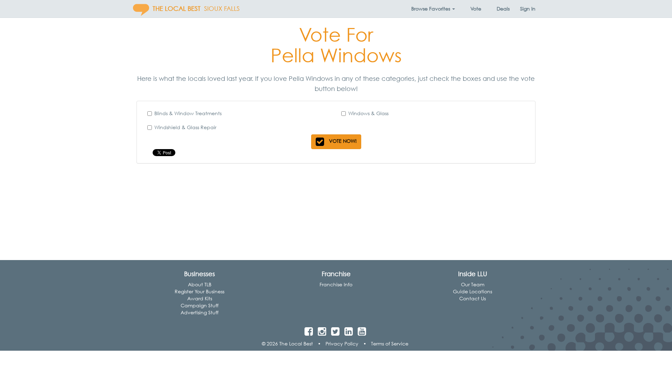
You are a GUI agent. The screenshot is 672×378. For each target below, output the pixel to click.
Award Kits (199, 298)
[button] (433, 9)
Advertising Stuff (199, 312)
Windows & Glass (368, 113)
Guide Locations (472, 291)
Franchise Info (336, 284)
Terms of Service (389, 343)
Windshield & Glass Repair (185, 127)
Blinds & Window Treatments (188, 113)
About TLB (199, 284)
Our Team (472, 284)
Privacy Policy (342, 343)
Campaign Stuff (199, 305)
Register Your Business (199, 291)
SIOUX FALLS (222, 8)
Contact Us (472, 298)
